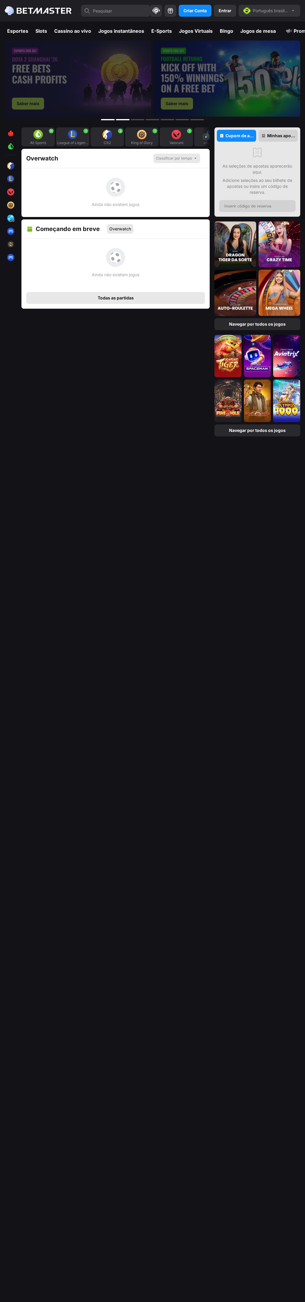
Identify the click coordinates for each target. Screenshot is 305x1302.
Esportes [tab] (17, 31)
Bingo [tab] (226, 31)
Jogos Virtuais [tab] (196, 31)
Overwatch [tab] (120, 228)
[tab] (236, 136)
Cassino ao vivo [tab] (72, 31)
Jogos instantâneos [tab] (121, 31)
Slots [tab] (41, 31)
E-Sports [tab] (161, 31)
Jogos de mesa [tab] (258, 31)
